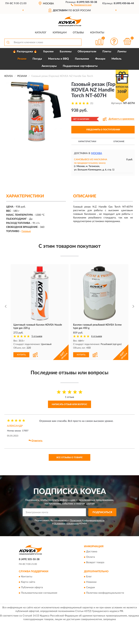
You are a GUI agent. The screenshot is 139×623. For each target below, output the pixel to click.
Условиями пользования (66, 523)
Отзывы (78, 32)
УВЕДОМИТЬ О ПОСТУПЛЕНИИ (103, 130)
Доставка (91, 551)
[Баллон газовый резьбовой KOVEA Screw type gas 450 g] (99, 293)
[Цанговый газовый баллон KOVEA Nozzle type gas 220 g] (39, 293)
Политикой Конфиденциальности (87, 520)
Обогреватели (87, 51)
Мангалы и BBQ (58, 58)
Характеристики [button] (87, 141)
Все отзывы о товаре (69, 457)
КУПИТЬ (21, 355)
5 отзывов (36, 336)
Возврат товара (95, 562)
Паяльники (82, 58)
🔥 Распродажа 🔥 (25, 51)
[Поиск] (8, 42)
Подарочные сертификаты (80, 66)
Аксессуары (49, 66)
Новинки (91, 582)
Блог (89, 577)
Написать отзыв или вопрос (69, 404)
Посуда (37, 58)
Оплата (90, 557)
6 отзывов (96, 336)
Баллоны (65, 51)
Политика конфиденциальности (105, 593)
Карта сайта (28, 582)
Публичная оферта (32, 587)
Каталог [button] (41, 32)
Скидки (90, 587)
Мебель (116, 58)
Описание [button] (118, 141)
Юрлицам (60, 32)
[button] (81, 5)
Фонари (100, 58)
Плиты (106, 51)
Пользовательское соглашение (39, 593)
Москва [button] (96, 153)
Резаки (22, 58)
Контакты (97, 32)
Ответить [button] (36, 441)
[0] (127, 41)
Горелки (48, 51)
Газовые (26, 231)
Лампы (121, 51)
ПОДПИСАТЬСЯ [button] (102, 512)
